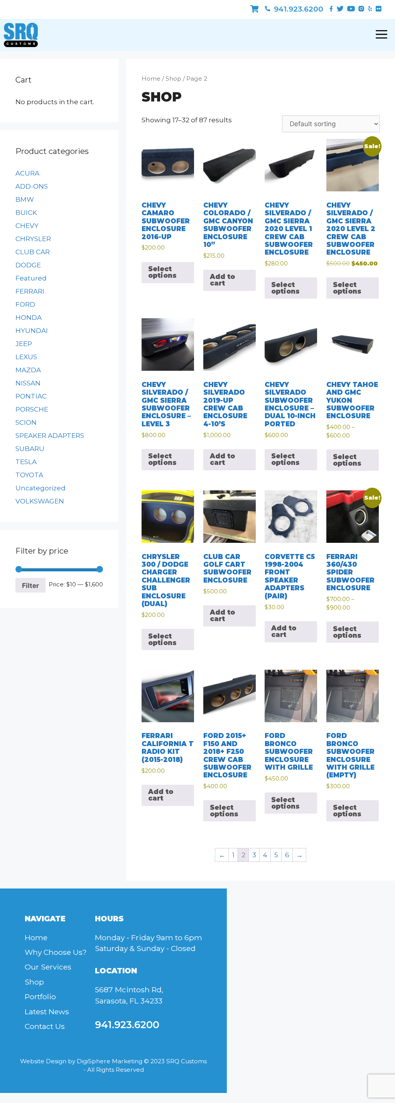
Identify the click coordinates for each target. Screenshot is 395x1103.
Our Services (48, 966)
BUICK (26, 212)
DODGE (28, 265)
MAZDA (28, 370)
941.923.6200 (297, 9)
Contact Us (45, 1026)
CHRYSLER (33, 239)
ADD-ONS (31, 186)
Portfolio (40, 996)
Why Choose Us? (56, 952)
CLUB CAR (32, 252)
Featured (31, 278)
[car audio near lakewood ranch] (254, 9)
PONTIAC (31, 396)
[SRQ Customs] (21, 35)
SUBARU (29, 449)
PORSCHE (31, 409)
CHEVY (27, 226)
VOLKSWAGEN (39, 501)
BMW (24, 199)
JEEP (23, 344)
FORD (25, 304)
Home (151, 78)
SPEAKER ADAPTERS (49, 435)
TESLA (26, 462)
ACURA (27, 173)
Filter (30, 585)
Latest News (47, 1011)
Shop (173, 78)
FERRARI (29, 291)
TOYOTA (29, 475)
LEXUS (26, 357)
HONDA (28, 317)
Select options (162, 272)
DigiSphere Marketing (109, 1061)
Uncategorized (40, 488)
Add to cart (222, 280)
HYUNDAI (31, 330)
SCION (26, 422)
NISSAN (28, 383)
